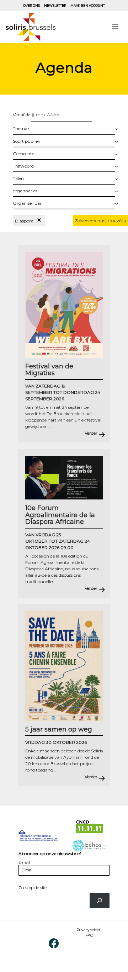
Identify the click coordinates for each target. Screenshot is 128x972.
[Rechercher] (100, 900)
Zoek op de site (32, 888)
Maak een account (87, 5)
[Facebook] (54, 942)
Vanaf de (22, 114)
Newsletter (55, 5)
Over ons (31, 5)
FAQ (89, 935)
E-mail (24, 862)
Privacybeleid (88, 930)
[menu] (115, 27)
